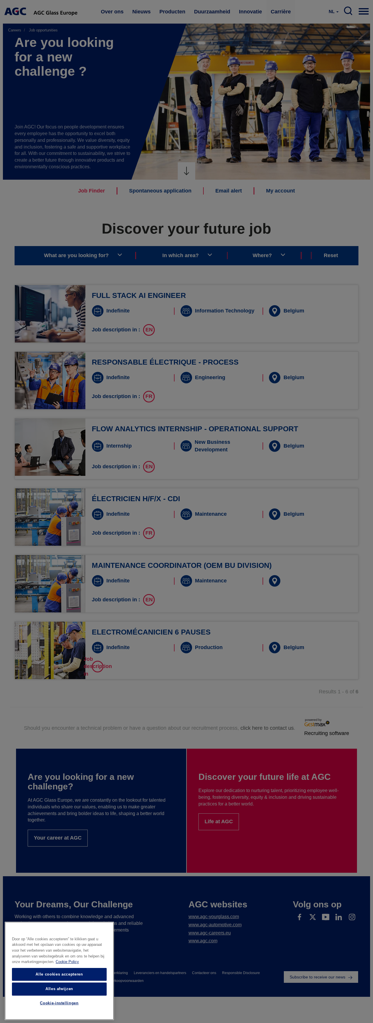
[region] (59, 971)
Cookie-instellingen (59, 1003)
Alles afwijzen (59, 989)
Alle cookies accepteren (59, 974)
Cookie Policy (67, 962)
